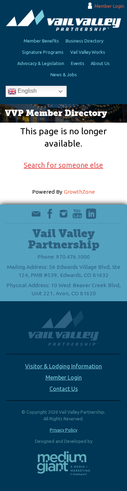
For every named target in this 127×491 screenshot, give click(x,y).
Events (77, 63)
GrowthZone (79, 192)
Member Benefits (41, 40)
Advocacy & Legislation (40, 63)
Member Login (109, 6)
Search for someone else (63, 165)
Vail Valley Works (87, 52)
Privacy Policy (63, 429)
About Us (100, 63)
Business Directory (84, 40)
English (26, 91)
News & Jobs (63, 74)
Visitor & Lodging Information (63, 366)
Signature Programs (43, 52)
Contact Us (63, 389)
